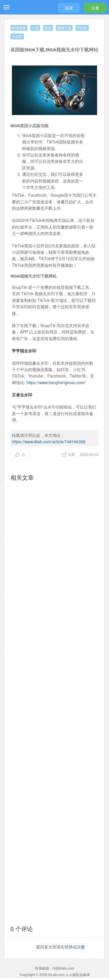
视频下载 (64, 27)
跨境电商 (19, 27)
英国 (47, 27)
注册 (95, 8)
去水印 (17, 36)
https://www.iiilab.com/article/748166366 (48, 441)
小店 (35, 27)
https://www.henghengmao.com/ (55, 382)
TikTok (82, 27)
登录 (69, 8)
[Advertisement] (54, 704)
